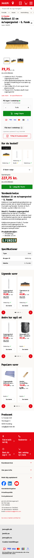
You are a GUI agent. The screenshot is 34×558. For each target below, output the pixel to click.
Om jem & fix (7, 470)
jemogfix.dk (7, 529)
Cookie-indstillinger (10, 542)
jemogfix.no (7, 538)
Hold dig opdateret (9, 477)
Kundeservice (7, 463)
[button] (15, 312)
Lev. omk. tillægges (7, 72)
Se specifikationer (16, 95)
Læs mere (5, 95)
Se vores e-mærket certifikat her (11, 518)
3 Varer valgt (8, 170)
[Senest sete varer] (32, 23)
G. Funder (5, 16)
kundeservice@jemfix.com (13, 511)
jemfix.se (6, 533)
